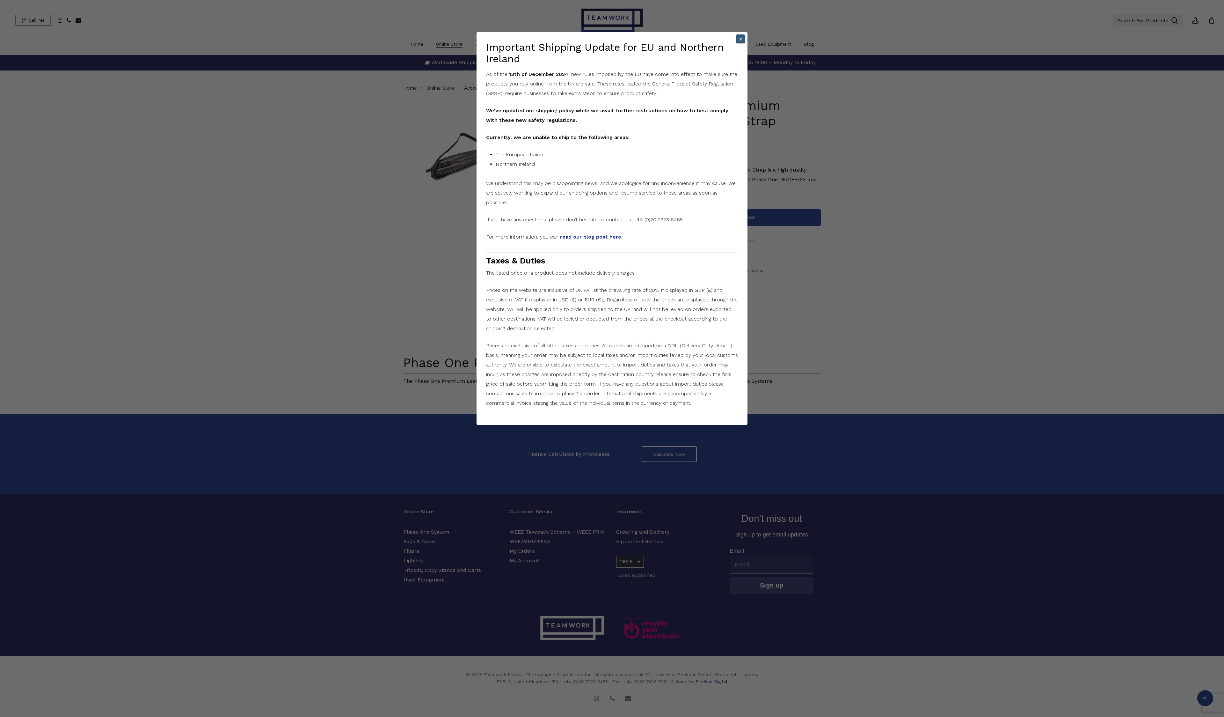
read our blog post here (590, 237)
